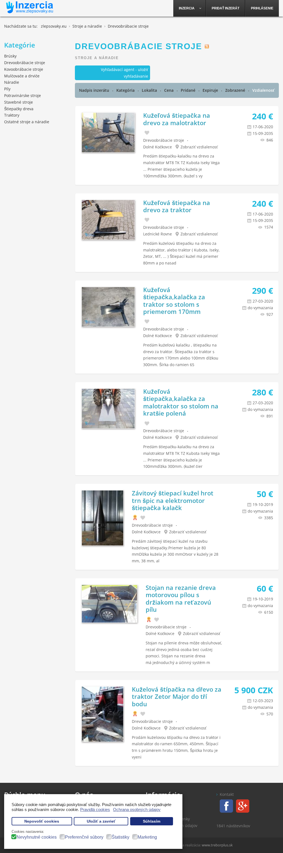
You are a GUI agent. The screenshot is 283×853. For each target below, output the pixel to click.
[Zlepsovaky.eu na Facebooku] (224, 805)
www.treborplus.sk (217, 844)
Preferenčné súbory (84, 837)
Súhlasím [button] (151, 821)
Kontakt (227, 794)
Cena (169, 90)
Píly (7, 88)
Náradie (11, 82)
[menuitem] (189, 8)
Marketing (147, 837)
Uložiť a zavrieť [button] (101, 821)
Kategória (126, 90)
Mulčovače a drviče (22, 75)
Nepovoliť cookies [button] (41, 821)
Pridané (188, 90)
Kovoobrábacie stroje (23, 69)
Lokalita (150, 90)
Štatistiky (120, 837)
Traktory (11, 115)
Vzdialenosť (263, 90)
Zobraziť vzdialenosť (199, 146)
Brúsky (10, 56)
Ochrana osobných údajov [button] (137, 809)
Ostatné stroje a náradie (26, 121)
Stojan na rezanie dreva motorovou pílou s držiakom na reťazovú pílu (181, 598)
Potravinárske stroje (22, 95)
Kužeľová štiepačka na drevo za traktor (176, 206)
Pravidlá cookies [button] (95, 809)
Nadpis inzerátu (94, 90)
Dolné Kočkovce (157, 146)
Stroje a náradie (97, 58)
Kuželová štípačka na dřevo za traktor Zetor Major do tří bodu (176, 696)
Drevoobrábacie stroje (163, 140)
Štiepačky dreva (18, 108)
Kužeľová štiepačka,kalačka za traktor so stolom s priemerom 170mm (174, 300)
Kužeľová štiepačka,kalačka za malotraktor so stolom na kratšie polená (180, 402)
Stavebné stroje (18, 102)
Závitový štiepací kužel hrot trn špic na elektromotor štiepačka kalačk (172, 500)
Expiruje (211, 90)
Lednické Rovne (157, 234)
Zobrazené (235, 90)
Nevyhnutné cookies (37, 837)
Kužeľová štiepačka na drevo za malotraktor (176, 119)
